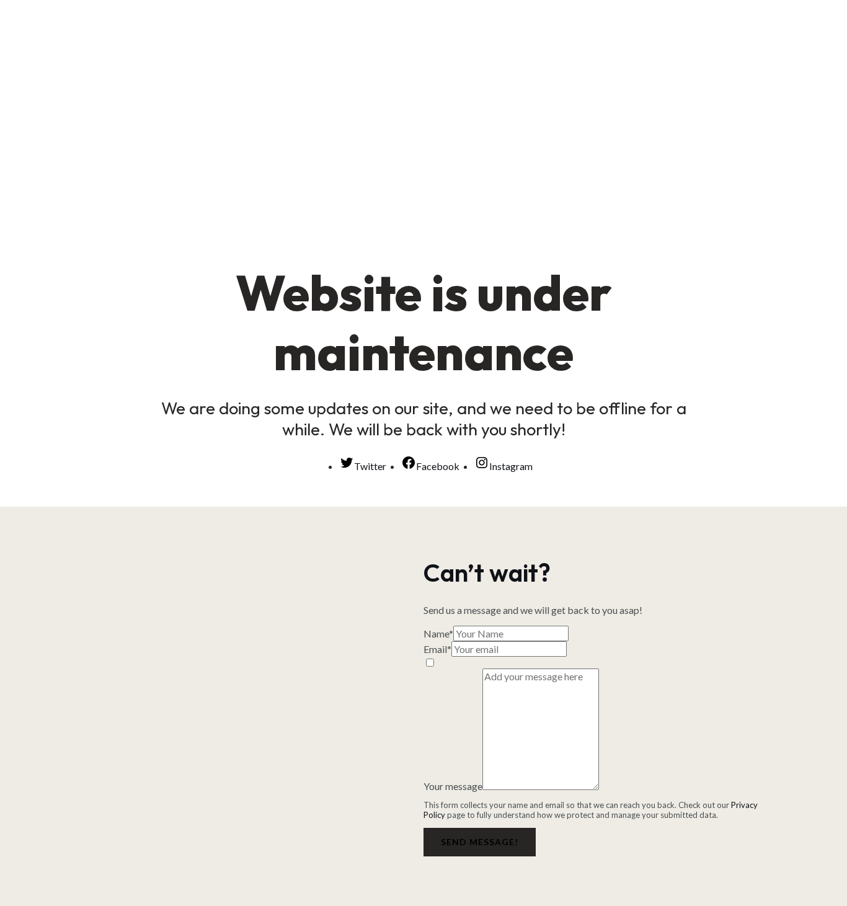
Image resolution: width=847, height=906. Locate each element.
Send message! (479, 842)
